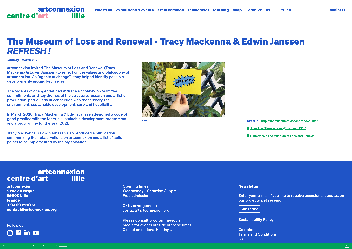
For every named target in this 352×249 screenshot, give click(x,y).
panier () (337, 10)
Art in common (170, 10)
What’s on (103, 10)
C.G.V (243, 239)
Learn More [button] (63, 246)
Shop (237, 10)
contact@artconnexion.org (32, 209)
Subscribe (249, 209)
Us (268, 10)
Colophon (247, 230)
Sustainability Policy (256, 219)
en (288, 10)
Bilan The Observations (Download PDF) (278, 128)
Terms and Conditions (258, 234)
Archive (255, 10)
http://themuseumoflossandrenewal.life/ (289, 120)
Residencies (198, 10)
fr (283, 10)
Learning (221, 10)
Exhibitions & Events (135, 10)
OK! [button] (347, 246)
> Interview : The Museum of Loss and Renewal (282, 135)
